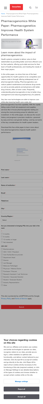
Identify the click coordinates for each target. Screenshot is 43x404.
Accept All (21, 397)
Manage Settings (21, 381)
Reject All (21, 389)
